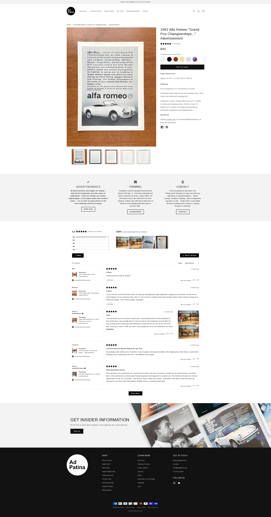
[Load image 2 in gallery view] (95, 156)
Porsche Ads (106, 479)
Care (139, 486)
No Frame (163, 59)
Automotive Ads (107, 475)
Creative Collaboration (194, 59)
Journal (140, 471)
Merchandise (107, 490)
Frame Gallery (143, 468)
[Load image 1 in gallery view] (79, 156)
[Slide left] (69, 156)
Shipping (141, 483)
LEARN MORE (136, 212)
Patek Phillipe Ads (108, 471)
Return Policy (130, 507)
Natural (182, 59)
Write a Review (191, 255)
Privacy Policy (141, 507)
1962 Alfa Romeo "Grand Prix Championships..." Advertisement (97, 25)
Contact (176, 464)
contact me (171, 119)
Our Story (141, 460)
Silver (188, 59)
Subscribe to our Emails (146, 479)
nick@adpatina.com (180, 468)
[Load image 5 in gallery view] (143, 156)
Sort (180, 263)
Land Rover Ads (108, 483)
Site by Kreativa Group (135, 510)
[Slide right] (153, 156)
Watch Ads (106, 464)
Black (169, 59)
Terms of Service (153, 507)
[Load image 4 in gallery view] (127, 156)
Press (140, 475)
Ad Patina (121, 507)
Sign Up (77, 431)
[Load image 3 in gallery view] (111, 156)
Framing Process (144, 464)
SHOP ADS (88, 209)
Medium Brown (175, 59)
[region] (142, 242)
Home (69, 25)
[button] (83, 11)
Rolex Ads (105, 468)
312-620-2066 (178, 471)
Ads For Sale (107, 460)
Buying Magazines (180, 460)
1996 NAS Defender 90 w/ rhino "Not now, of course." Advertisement (89, 321)
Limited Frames (107, 486)
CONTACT (182, 212)
